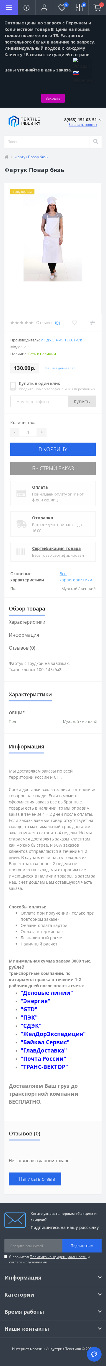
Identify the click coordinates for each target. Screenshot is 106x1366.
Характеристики (27, 622)
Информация (24, 635)
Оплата (40, 487)
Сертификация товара (56, 548)
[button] (44, 7)
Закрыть (53, 98)
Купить (82, 401)
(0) (57, 322)
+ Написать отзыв (35, 1179)
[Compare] (93, 322)
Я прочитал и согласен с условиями (49, 1259)
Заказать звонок (83, 124)
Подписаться (82, 1245)
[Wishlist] (75, 322)
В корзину (53, 449)
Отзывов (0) (22, 648)
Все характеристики (75, 577)
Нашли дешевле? (60, 368)
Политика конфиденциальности (58, 1256)
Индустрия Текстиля (62, 340)
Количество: (22, 422)
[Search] (95, 142)
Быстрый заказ (53, 468)
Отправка (42, 518)
